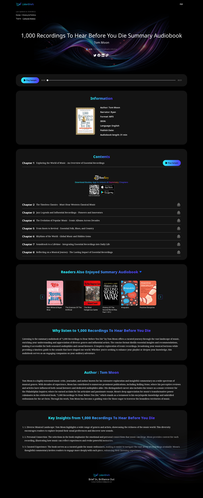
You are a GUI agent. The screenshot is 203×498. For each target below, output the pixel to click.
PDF (181, 4)
